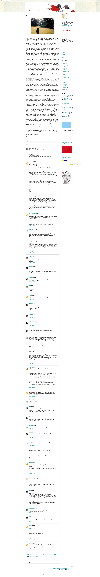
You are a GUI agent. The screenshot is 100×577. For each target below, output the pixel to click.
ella (29, 416)
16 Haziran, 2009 (32, 363)
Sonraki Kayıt (29, 554)
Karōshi (30, 390)
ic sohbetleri (31, 508)
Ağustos (66, 71)
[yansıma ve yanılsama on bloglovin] (66, 183)
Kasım (65, 66)
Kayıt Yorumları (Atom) (33, 556)
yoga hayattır (65, 119)
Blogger (55, 574)
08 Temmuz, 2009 (32, 473)
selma (30, 543)
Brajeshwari (31, 477)
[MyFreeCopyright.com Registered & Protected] (62, 568)
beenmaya (31, 266)
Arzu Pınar (31, 277)
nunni (30, 490)
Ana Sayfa (43, 554)
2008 (64, 89)
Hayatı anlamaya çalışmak (68, 108)
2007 (64, 90)
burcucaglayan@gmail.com (67, 25)
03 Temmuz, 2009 (32, 458)
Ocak (65, 87)
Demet (30, 516)
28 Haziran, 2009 (32, 445)
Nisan (65, 82)
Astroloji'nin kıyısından (67, 95)
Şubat (65, 85)
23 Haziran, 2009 (32, 428)
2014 (64, 55)
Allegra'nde (31, 314)
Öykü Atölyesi (65, 115)
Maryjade (30, 321)
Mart (65, 84)
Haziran (65, 74)
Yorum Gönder (30, 552)
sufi (29, 147)
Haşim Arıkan (31, 229)
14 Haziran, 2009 (32, 225)
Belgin (30, 335)
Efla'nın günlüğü (66, 100)
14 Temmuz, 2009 (32, 539)
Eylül (65, 69)
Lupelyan (31, 462)
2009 (64, 63)
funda (30, 441)
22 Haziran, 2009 (32, 421)
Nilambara (31, 367)
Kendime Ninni (67, 77)
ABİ (29, 329)
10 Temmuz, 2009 (32, 521)
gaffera (43, 574)
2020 (64, 52)
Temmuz (66, 72)
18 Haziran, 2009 (32, 402)
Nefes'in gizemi (66, 113)
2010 (64, 62)
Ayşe (30, 256)
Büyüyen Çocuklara (66, 99)
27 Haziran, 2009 (32, 437)
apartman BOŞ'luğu (67, 79)
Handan (30, 295)
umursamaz (31, 303)
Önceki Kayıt (56, 554)
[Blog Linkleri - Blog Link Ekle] (64, 160)
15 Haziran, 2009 (32, 281)
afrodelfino (31, 425)
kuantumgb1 (31, 161)
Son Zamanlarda (66, 117)
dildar (30, 399)
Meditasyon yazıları (66, 112)
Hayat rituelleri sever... (67, 107)
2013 (64, 57)
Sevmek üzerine (66, 116)
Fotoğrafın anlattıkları (67, 103)
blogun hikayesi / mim (67, 98)
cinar (30, 432)
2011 (64, 60)
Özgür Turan (31, 241)
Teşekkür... (66, 75)
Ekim (65, 68)
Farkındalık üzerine (66, 102)
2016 (64, 54)
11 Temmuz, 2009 (32, 528)
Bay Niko (64, 96)
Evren (30, 406)
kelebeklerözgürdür (33, 213)
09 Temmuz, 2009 (32, 512)
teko (30, 285)
